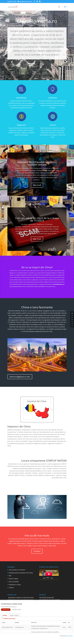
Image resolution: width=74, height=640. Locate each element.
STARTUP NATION (56, 483)
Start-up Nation (14, 582)
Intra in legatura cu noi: (20, 376)
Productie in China (15, 584)
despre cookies (14, 615)
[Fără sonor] (55, 578)
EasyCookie (69, 636)
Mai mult (37, 185)
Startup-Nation (38, 168)
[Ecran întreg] (57, 578)
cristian (19, 168)
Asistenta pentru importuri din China (21, 573)
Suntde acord (5, 609)
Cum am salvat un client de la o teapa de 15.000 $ (37, 219)
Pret (10, 576)
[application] (49, 574)
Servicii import (13, 579)
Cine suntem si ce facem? (17, 570)
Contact (37, 551)
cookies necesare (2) (9, 618)
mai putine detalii (16, 609)
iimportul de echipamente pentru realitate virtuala (37, 163)
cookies (5, 615)
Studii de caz (46, 168)
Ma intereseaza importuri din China (25, 451)
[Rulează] (42, 578)
